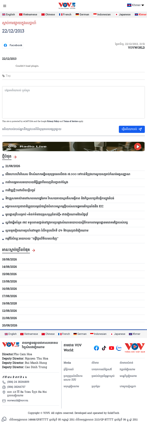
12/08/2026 (9, 311)
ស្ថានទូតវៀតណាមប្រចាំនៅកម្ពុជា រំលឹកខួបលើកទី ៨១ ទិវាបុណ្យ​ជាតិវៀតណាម (46, 231)
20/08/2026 (9, 326)
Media (67, 363)
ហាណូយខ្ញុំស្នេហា (128, 386)
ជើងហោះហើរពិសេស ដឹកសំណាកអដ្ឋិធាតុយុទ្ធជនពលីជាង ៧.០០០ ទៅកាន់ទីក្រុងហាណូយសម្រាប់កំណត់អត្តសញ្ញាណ (67, 174)
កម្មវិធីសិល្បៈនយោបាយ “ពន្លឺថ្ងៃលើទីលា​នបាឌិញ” (31, 239)
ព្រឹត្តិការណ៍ (69, 369)
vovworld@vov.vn (17, 401)
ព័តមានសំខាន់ (126, 363)
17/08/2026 (9, 296)
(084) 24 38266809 (18, 382)
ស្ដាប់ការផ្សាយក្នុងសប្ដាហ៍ (19, 23)
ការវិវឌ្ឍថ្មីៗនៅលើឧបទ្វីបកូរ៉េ (20, 190)
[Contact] (3, 419)
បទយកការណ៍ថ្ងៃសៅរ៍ (102, 369)
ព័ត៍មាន (95, 363)
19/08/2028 (9, 304)
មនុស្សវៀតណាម (71, 386)
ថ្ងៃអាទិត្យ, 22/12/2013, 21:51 (130, 44)
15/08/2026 (9, 274)
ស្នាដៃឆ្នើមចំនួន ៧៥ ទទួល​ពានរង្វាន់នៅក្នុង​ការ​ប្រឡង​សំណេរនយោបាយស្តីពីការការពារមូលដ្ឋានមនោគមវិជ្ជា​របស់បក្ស (66, 223)
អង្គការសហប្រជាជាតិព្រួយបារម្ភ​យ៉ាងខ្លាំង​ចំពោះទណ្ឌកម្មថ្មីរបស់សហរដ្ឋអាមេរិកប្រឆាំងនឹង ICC (54, 206)
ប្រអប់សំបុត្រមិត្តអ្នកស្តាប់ (103, 376)
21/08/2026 (12, 166)
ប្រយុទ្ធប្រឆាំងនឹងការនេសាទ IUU (73, 378)
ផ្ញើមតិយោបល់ (129, 129)
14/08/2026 (9, 267)
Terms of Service (70, 121)
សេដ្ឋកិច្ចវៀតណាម (128, 376)
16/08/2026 (9, 289)
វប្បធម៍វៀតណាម (127, 369)
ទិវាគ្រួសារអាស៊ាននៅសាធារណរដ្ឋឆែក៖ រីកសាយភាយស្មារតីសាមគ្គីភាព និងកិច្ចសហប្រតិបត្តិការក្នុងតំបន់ (59, 198)
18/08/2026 (9, 260)
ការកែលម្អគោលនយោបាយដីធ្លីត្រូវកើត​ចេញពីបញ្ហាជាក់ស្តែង (36, 182)
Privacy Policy (53, 121)
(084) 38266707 (16, 387)
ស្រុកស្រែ (96, 386)
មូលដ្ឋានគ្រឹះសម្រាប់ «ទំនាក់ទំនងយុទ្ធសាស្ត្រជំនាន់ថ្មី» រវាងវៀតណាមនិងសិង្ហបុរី (46, 214)
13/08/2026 (9, 282)
